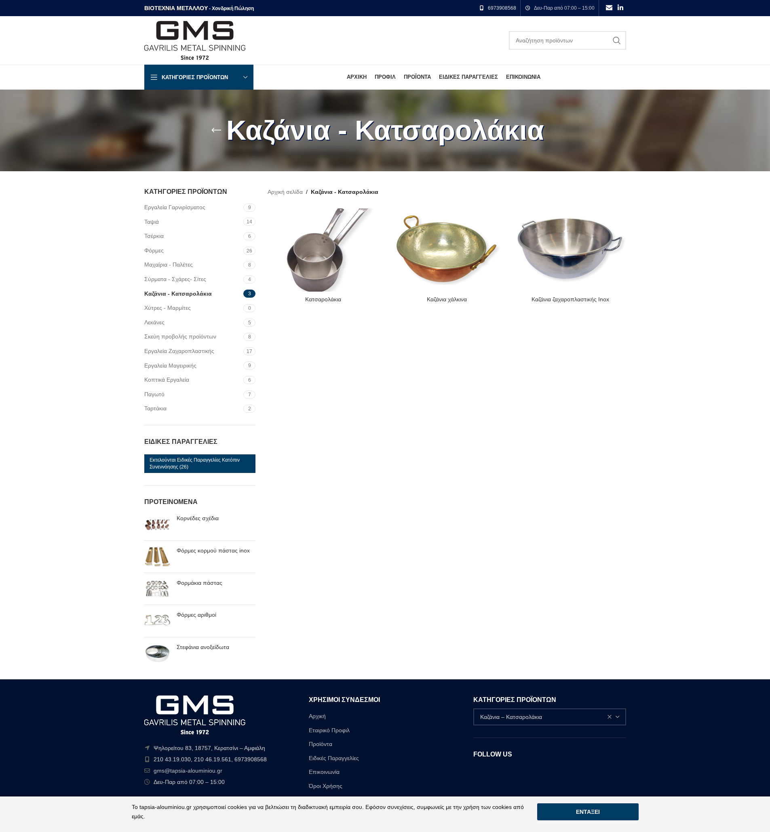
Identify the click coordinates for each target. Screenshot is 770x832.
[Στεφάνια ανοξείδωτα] (157, 653)
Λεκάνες (154, 322)
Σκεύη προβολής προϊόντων (180, 336)
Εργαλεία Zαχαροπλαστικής (179, 351)
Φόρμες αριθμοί (196, 614)
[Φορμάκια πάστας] (157, 589)
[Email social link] (609, 8)
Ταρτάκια (155, 408)
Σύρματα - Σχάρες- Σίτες (175, 279)
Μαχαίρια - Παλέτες (168, 264)
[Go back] (216, 130)
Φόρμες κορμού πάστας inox (213, 550)
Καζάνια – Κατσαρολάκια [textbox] (511, 717)
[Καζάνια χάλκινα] (447, 250)
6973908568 (502, 8)
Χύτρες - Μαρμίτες (167, 308)
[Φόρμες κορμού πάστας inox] (157, 557)
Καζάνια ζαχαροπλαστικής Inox (570, 299)
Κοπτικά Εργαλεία (166, 379)
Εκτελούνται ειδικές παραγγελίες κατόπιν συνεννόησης (195, 463)
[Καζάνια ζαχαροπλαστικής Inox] (570, 250)
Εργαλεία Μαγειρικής (170, 365)
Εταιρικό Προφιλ (329, 730)
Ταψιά (151, 222)
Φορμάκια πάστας (199, 583)
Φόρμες (154, 250)
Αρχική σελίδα (285, 192)
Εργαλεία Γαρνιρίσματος (174, 207)
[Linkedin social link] (620, 8)
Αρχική (317, 716)
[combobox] (549, 716)
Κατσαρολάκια (323, 299)
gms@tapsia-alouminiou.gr (188, 770)
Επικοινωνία (324, 772)
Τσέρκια (154, 236)
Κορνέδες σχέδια (198, 518)
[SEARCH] (617, 40)
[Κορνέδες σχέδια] (157, 524)
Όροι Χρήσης (325, 786)
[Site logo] (194, 40)
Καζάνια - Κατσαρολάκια (178, 293)
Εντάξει (588, 812)
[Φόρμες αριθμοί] (157, 621)
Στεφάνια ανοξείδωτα (203, 647)
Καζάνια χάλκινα (447, 299)
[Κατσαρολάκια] (323, 250)
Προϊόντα (320, 744)
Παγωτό (154, 394)
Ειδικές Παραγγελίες (334, 758)
